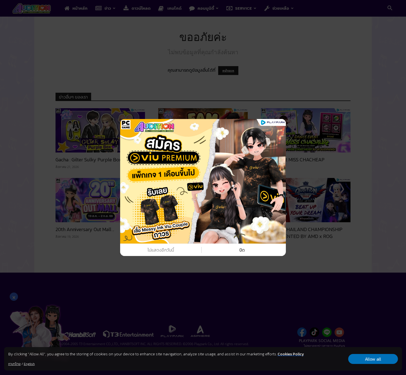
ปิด (242, 250)
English (29, 363)
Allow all (373, 359)
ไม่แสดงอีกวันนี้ (160, 250)
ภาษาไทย (14, 363)
